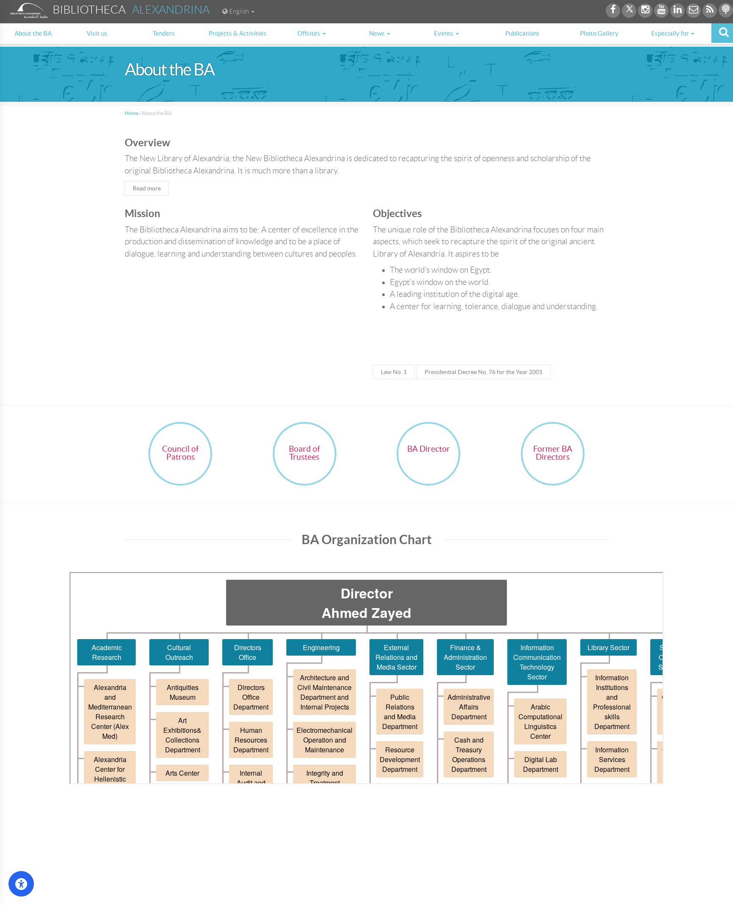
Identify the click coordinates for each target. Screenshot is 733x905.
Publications (522, 33)
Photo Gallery (599, 33)
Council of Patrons (180, 452)
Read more (147, 188)
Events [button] (444, 33)
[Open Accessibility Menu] (21, 884)
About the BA (33, 33)
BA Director (428, 448)
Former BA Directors (552, 452)
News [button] (377, 33)
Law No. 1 (394, 372)
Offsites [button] (309, 33)
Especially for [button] (670, 33)
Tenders (164, 33)
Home (131, 113)
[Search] (722, 33)
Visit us (97, 33)
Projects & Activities (237, 33)
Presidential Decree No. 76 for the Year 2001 (484, 372)
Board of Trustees (304, 452)
